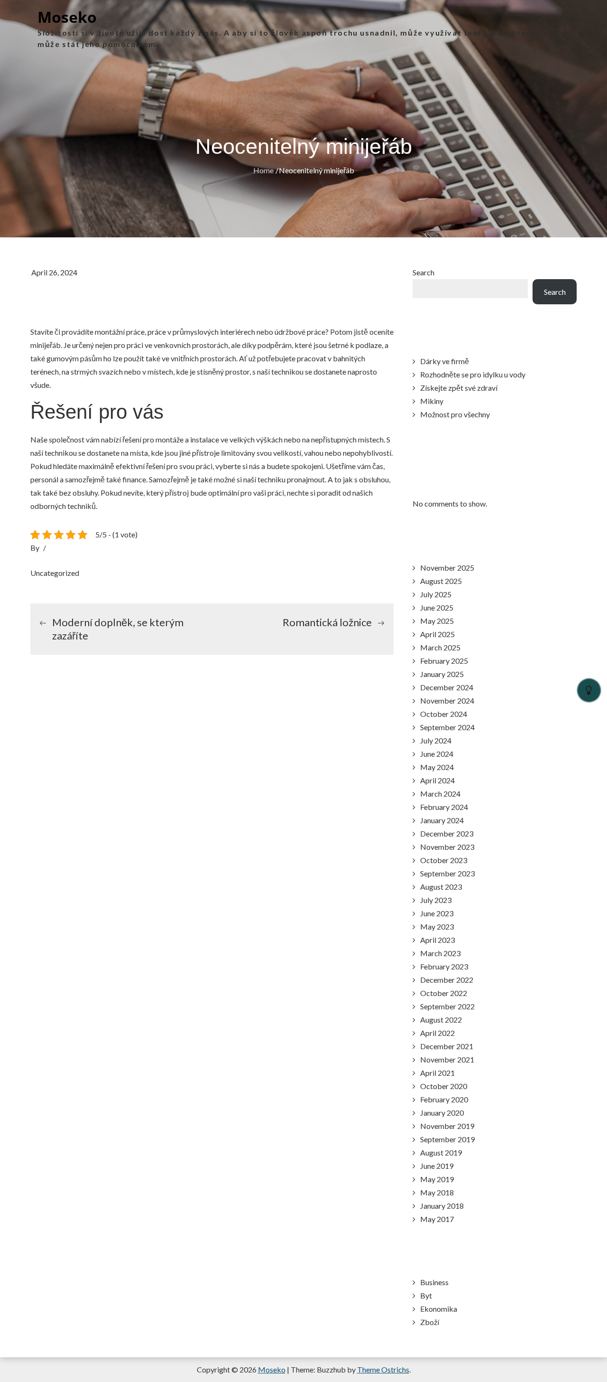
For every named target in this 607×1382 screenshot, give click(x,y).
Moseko (67, 17)
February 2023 (444, 966)
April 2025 (437, 634)
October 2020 (443, 1086)
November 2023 (447, 846)
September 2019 (447, 1139)
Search (423, 272)
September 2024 (447, 727)
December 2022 (446, 979)
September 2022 (447, 1006)
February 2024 (444, 806)
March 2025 (440, 647)
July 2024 (435, 740)
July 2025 (435, 594)
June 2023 (436, 913)
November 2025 (447, 567)
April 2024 (437, 780)
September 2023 (447, 873)
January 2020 (442, 1112)
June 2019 (436, 1165)
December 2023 (446, 833)
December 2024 (446, 687)
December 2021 (446, 1046)
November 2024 (447, 700)
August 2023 (441, 886)
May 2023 (437, 926)
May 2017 (437, 1218)
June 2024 (436, 753)
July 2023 (435, 899)
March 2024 (440, 793)
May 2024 (437, 766)
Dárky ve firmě (444, 361)
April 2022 (437, 1032)
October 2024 (443, 713)
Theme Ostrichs (383, 1369)
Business (434, 1282)
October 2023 (443, 860)
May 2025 (437, 620)
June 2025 (436, 607)
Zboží (429, 1321)
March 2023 (440, 953)
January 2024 (442, 820)
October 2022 (443, 992)
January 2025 (442, 673)
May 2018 (437, 1192)
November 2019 (447, 1125)
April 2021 (437, 1072)
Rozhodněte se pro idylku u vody (472, 374)
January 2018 (442, 1205)
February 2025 (444, 660)
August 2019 (441, 1152)
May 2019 (437, 1179)
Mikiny (431, 400)
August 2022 (441, 1019)
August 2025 (441, 580)
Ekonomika (438, 1308)
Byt (426, 1295)
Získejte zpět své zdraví (458, 387)
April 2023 (437, 939)
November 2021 (447, 1059)
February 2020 (444, 1099)
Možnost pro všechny (455, 414)
